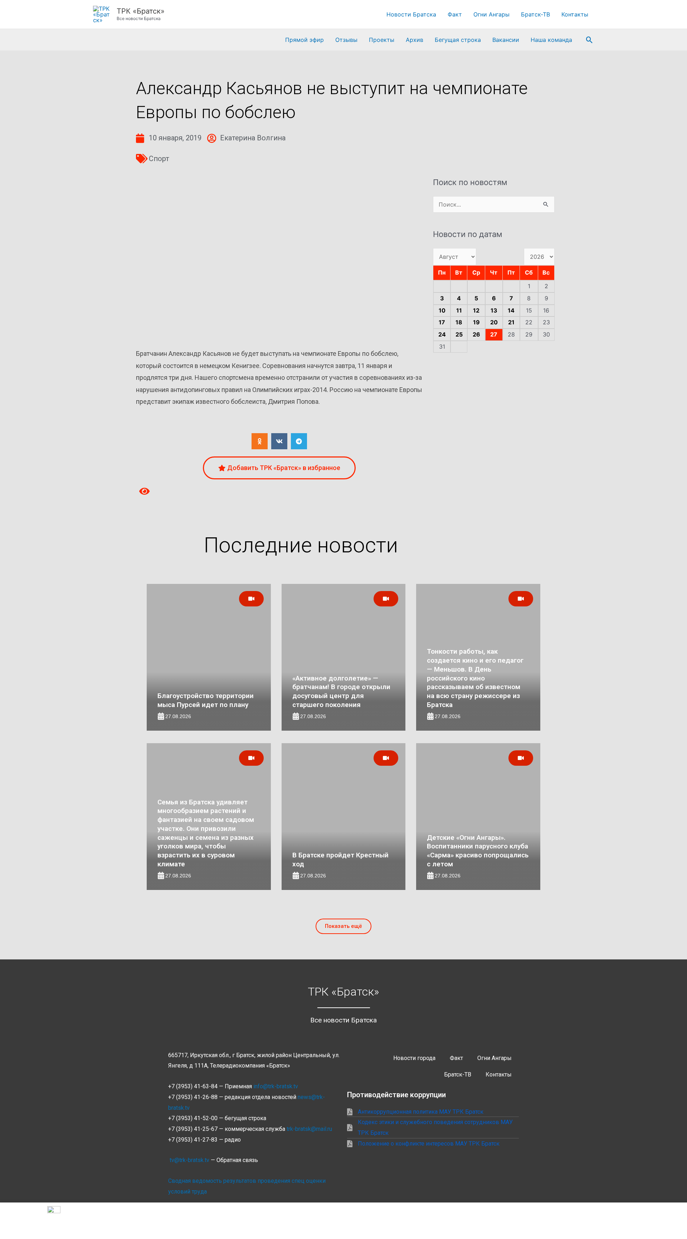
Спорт (159, 158)
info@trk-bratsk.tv (275, 1086)
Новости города (414, 1058)
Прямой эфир (304, 39)
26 (476, 334)
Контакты (574, 14)
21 (511, 322)
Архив (414, 39)
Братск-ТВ (535, 14)
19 (476, 322)
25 (459, 334)
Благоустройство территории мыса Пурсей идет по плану (205, 700)
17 (442, 322)
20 (494, 322)
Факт (455, 14)
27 (493, 334)
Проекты (381, 39)
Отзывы (346, 39)
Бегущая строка (458, 39)
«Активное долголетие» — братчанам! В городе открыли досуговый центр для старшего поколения (341, 691)
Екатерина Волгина (253, 138)
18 (458, 322)
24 (442, 334)
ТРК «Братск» (141, 11)
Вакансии (505, 39)
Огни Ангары (491, 14)
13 (494, 310)
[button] (589, 39)
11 (459, 310)
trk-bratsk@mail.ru (309, 1129)
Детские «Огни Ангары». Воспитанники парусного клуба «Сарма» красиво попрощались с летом (477, 850)
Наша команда (551, 39)
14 (511, 310)
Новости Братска (411, 14)
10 (442, 310)
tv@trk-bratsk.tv (189, 1160)
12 (476, 310)
